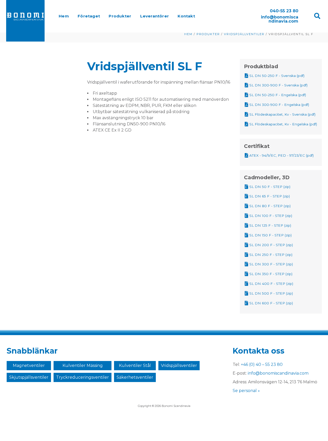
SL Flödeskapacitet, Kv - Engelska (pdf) (283, 124)
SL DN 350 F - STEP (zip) (270, 274)
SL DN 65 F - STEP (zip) (269, 196)
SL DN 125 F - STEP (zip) (270, 225)
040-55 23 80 (284, 10)
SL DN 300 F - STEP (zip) (271, 264)
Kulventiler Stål (135, 365)
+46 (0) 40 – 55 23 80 (262, 364)
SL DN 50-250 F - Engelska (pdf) (277, 95)
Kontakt (186, 16)
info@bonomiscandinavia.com (279, 19)
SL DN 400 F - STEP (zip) (271, 284)
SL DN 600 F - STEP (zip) (271, 303)
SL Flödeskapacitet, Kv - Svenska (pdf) (282, 114)
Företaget (89, 16)
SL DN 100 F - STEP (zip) (270, 216)
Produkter (120, 16)
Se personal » (246, 390)
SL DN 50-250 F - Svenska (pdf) (276, 76)
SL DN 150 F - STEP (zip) (270, 235)
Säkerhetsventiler (135, 377)
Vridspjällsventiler (179, 365)
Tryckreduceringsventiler (82, 377)
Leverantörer (154, 16)
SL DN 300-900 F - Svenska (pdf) (278, 85)
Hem (64, 16)
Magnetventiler (29, 365)
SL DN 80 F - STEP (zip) (270, 206)
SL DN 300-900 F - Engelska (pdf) (279, 105)
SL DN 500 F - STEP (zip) (271, 293)
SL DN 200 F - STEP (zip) (271, 245)
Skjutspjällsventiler (28, 377)
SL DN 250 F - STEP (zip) (270, 255)
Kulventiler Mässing (83, 365)
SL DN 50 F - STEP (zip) (269, 187)
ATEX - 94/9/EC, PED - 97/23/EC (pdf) (281, 155)
